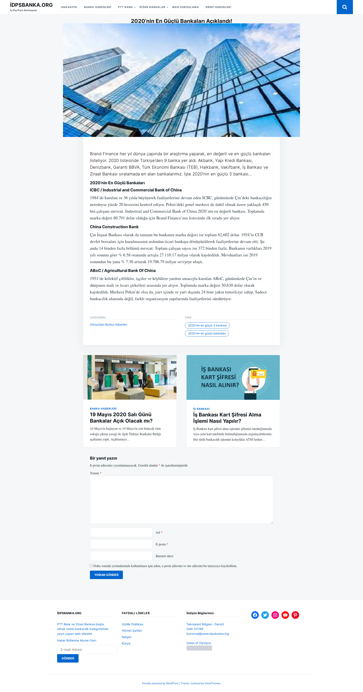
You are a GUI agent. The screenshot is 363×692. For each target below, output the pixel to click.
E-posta (162, 544)
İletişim (126, 637)
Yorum (95, 473)
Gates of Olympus (199, 643)
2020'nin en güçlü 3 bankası (207, 325)
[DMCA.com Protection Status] (199, 649)
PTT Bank (125, 7)
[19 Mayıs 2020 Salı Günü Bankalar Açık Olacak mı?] (129, 377)
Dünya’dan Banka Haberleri (108, 324)
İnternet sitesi (164, 556)
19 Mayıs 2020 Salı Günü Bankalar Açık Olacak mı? (121, 417)
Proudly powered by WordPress (160, 683)
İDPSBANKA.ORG (31, 5)
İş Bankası (201, 408)
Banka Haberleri (97, 7)
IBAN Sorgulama (185, 7)
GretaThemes (212, 683)
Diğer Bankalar (152, 7)
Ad (159, 532)
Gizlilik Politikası (132, 624)
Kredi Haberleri (218, 7)
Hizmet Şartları (132, 630)
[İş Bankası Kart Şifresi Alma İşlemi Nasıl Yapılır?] (233, 377)
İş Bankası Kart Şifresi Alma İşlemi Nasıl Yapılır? (227, 418)
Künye (126, 643)
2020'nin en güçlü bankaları (207, 333)
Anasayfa (69, 7)
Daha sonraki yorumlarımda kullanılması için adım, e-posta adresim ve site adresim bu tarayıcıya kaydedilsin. (165, 565)
